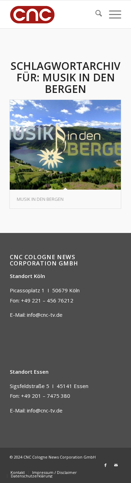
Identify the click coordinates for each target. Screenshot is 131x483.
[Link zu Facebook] (105, 465)
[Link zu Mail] (116, 465)
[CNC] (54, 14)
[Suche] (95, 14)
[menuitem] (95, 14)
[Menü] (111, 14)
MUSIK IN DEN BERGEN (40, 199)
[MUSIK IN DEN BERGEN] (65, 145)
